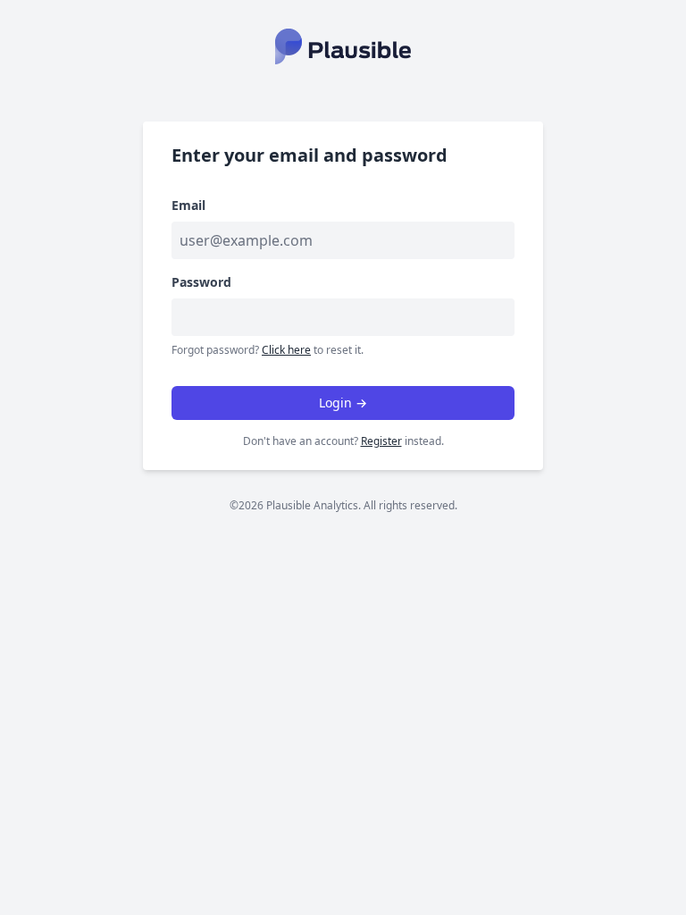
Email (188, 205)
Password (201, 281)
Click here (286, 349)
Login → (343, 402)
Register (381, 441)
